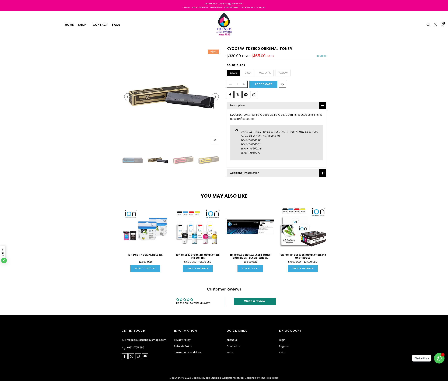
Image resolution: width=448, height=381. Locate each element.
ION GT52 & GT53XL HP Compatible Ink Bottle (197, 256)
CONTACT (100, 25)
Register (284, 346)
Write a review (254, 301)
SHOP (82, 25)
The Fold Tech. (269, 378)
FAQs (116, 25)
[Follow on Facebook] (125, 356)
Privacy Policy (182, 340)
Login (282, 340)
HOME (69, 25)
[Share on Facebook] (230, 94)
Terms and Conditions (187, 352)
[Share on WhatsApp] (253, 94)
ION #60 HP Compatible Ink (145, 255)
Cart (282, 352)
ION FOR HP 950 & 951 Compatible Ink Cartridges (303, 256)
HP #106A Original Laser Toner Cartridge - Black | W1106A (250, 256)
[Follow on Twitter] (131, 356)
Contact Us (233, 346)
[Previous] (127, 96)
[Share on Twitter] (237, 94)
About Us (232, 340)
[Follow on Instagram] (138, 356)
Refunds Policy (183, 346)
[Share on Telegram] (245, 94)
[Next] (215, 96)
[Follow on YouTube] (145, 356)
